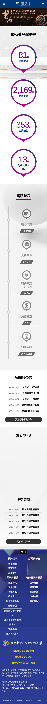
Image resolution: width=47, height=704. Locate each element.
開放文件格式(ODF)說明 (23, 663)
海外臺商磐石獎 (34, 577)
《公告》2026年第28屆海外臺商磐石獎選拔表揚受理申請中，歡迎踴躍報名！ (24, 387)
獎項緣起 (34, 583)
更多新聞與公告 (23, 419)
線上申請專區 (12, 601)
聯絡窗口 (12, 596)
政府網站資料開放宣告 (23, 651)
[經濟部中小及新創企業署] (23, 3)
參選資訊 (12, 583)
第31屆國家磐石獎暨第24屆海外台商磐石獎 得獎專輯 (24, 527)
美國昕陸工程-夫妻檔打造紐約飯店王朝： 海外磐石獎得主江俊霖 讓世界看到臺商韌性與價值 (24, 411)
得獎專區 (12, 605)
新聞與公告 (34, 558)
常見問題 (12, 587)
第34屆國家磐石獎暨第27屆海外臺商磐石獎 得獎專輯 (24, 509)
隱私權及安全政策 (23, 657)
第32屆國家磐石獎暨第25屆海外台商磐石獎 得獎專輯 (24, 521)
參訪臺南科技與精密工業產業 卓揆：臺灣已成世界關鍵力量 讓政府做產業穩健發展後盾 (24, 405)
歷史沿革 (12, 573)
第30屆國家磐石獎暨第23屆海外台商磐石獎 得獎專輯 (24, 533)
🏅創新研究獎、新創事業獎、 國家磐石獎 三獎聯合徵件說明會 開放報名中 (24, 393)
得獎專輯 (12, 629)
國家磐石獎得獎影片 (12, 613)
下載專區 (12, 592)
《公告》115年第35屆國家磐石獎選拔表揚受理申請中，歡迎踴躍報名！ (24, 399)
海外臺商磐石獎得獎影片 (12, 622)
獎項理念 (12, 568)
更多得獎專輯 (23, 541)
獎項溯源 (12, 564)
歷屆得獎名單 (12, 633)
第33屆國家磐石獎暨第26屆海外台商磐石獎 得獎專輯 (24, 515)
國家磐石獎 (12, 577)
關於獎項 (12, 558)
